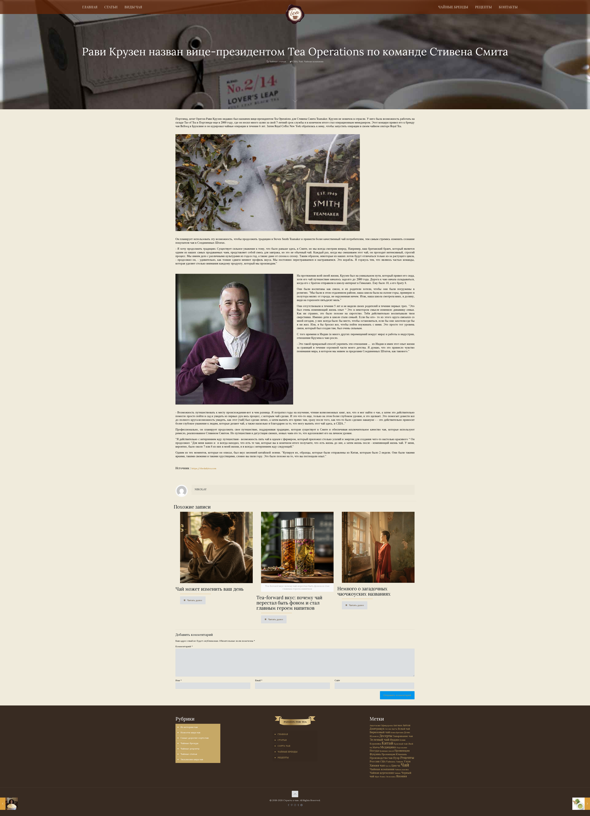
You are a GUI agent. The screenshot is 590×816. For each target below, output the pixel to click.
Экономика (390, 777)
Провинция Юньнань (394, 754)
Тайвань (390, 761)
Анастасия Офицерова (381, 725)
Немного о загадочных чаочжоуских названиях (364, 591)
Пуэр (396, 758)
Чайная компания (313, 61)
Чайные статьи (277, 61)
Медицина (388, 747)
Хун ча (388, 766)
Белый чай (404, 728)
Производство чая (381, 757)
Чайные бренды (189, 743)
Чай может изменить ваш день (209, 589)
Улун (407, 761)
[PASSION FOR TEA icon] (301, 805)
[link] (267, 182)
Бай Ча (394, 729)
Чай (301, 61)
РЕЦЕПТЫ (283, 757)
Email (258, 680)
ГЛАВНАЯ (283, 734)
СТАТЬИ (282, 740)
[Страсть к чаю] (295, 14)
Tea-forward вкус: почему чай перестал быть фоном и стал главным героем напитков (289, 603)
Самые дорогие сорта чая (195, 738)
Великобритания (397, 732)
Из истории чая (189, 727)
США (295, 61)
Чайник (397, 773)
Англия (397, 725)
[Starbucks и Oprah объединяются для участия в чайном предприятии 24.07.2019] (9, 804)
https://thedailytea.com (203, 468)
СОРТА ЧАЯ (284, 746)
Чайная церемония (382, 772)
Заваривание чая (403, 736)
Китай (387, 743)
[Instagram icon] (295, 805)
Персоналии (401, 747)
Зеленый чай (379, 739)
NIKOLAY (200, 489)
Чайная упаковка (402, 769)
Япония (401, 776)
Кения (402, 740)
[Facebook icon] (288, 805)
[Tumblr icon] (298, 805)
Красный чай (401, 743)
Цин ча (395, 765)
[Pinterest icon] (292, 805)
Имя (178, 680)
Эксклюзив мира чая (192, 759)
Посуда (374, 750)
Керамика (375, 743)
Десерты (385, 736)
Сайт (337, 680)
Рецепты (407, 758)
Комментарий (184, 646)
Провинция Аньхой (387, 751)
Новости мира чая (190, 732)
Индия (394, 739)
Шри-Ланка (380, 776)
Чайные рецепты (190, 748)
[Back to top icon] (295, 794)
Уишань (399, 762)
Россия (375, 761)
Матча (376, 747)
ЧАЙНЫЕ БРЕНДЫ (287, 751)
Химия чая (377, 765)
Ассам (388, 729)
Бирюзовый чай (380, 732)
